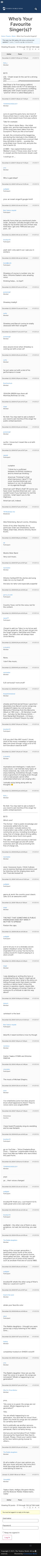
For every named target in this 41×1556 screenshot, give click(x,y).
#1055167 (35, 1447)
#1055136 (35, 667)
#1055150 (35, 1085)
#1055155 (35, 1210)
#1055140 (35, 791)
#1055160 (35, 1336)
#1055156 (35, 1235)
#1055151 (36, 1111)
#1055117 (36, 163)
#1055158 (35, 1290)
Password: (7, 1525)
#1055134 (35, 613)
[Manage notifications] (35, 1551)
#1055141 (35, 852)
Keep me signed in (12, 1532)
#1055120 (35, 235)
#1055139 (35, 751)
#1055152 (35, 1134)
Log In (7, 1537)
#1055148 (35, 1041)
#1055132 (35, 563)
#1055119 (36, 205)
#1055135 (35, 642)
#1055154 (35, 1186)
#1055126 (35, 378)
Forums (8, 36)
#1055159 (35, 1311)
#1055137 (35, 689)
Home (3, 36)
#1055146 (35, 998)
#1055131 (35, 538)
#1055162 (35, 1358)
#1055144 (35, 931)
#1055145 (35, 961)
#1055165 (35, 1385)
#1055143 (35, 902)
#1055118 (36, 184)
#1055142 (35, 879)
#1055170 (35, 1474)
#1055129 (35, 450)
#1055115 (36, 58)
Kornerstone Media (30, 1554)
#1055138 (35, 724)
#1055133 (35, 590)
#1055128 (35, 427)
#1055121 (36, 258)
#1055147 (35, 1020)
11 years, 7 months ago (15, 42)
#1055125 (35, 355)
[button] (2, 2)
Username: (7, 1518)
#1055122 (35, 287)
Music (14, 36)
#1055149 (35, 1064)
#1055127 (35, 402)
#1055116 (36, 99)
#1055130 (35, 507)
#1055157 (35, 1266)
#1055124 (35, 332)
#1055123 (35, 308)
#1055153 (35, 1161)
